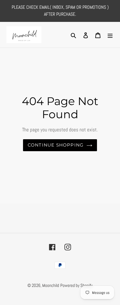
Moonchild (50, 285)
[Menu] (110, 34)
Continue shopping (56, 145)
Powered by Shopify (76, 285)
